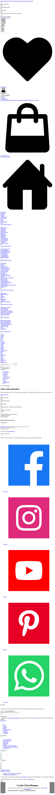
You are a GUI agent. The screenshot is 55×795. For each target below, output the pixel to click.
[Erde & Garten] (1, 303)
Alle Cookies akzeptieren (30, 790)
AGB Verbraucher (7, 740)
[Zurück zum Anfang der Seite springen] (2, 781)
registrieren (5, 99)
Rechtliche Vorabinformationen (9, 745)
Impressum (5, 743)
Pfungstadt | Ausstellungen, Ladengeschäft (12, 773)
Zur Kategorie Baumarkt (6, 260)
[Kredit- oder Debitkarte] (1, 755)
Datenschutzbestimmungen (13, 718)
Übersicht (3, 100)
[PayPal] (1, 753)
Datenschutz (5, 742)
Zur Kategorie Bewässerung (7, 304)
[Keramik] (1, 258)
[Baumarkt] (1, 288)
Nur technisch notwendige (13, 790)
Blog (4, 724)
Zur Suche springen (16, 1)
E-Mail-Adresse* (4, 712)
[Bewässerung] (1, 316)
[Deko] (1, 330)
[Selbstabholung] (1, 768)
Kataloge (5, 727)
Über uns (5, 730)
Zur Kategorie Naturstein (6, 224)
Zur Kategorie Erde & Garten (7, 290)
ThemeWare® (31, 779)
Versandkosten (24, 776)
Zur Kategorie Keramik (6, 246)
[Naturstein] (1, 244)
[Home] (27, 185)
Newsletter (5, 732)
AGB (34, 718)
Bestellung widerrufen (34, 100)
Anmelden (3, 97)
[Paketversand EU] (1, 764)
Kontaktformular (11, 431)
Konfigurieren (21, 790)
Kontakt (5, 744)
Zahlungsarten (20, 100)
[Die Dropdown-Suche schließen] (16, 364)
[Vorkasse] (1, 759)
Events (4, 726)
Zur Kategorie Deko (5, 317)
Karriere (5, 728)
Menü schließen (6, 95)
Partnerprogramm (7, 729)
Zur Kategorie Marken (5, 331)
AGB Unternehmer (7, 739)
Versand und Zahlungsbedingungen (10, 746)
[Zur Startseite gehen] (5, 17)
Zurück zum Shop (4, 394)
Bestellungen (26, 100)
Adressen (15, 100)
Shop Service (3, 720)
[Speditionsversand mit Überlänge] (1, 767)
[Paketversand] (1, 763)
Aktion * (3, 711)
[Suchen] (13, 364)
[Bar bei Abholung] (1, 756)
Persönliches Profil (9, 100)
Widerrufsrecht (6, 748)
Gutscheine (5, 733)
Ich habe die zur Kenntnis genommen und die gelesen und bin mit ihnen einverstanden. (27, 718)
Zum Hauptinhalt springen (6, 1)
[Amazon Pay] (1, 757)
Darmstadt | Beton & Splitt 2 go (10, 774)
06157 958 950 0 (4, 426)
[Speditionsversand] (1, 766)
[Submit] (1, 714)
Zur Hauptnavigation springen (27, 1)
